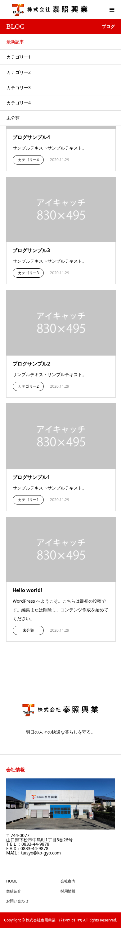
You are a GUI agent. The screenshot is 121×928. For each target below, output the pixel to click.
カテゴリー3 (19, 87)
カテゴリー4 (19, 103)
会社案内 (67, 881)
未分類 (13, 118)
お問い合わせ (17, 901)
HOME (11, 881)
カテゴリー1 (19, 57)
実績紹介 (13, 891)
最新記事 (15, 42)
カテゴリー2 (19, 72)
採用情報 (67, 891)
